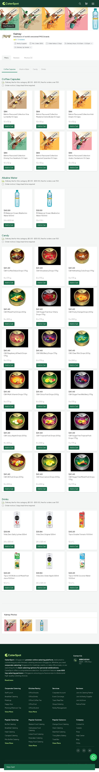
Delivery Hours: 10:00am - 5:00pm (78, 43)
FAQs (78, 743)
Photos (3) (28, 58)
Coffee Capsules (9, 69)
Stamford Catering (58, 732)
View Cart (10, 767)
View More (9, 743)
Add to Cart (9, 126)
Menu (6, 58)
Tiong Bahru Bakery (59, 735)
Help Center (80, 735)
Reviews (16, 58)
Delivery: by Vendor (23, 47)
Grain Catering (57, 728)
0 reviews (21, 40)
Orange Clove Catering (60, 724)
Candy (35, 69)
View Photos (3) (8, 26)
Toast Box (55, 739)
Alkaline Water (24, 69)
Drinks (43, 69)
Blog (77, 739)
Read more (9, 680)
